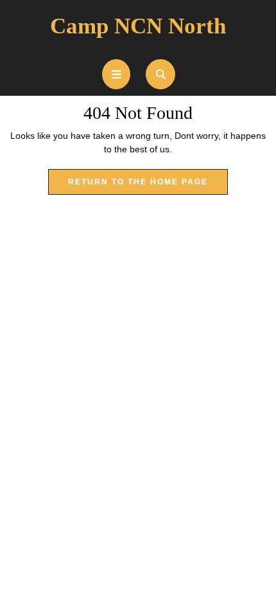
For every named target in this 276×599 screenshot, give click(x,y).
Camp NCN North (138, 26)
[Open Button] (116, 74)
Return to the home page (148, 186)
